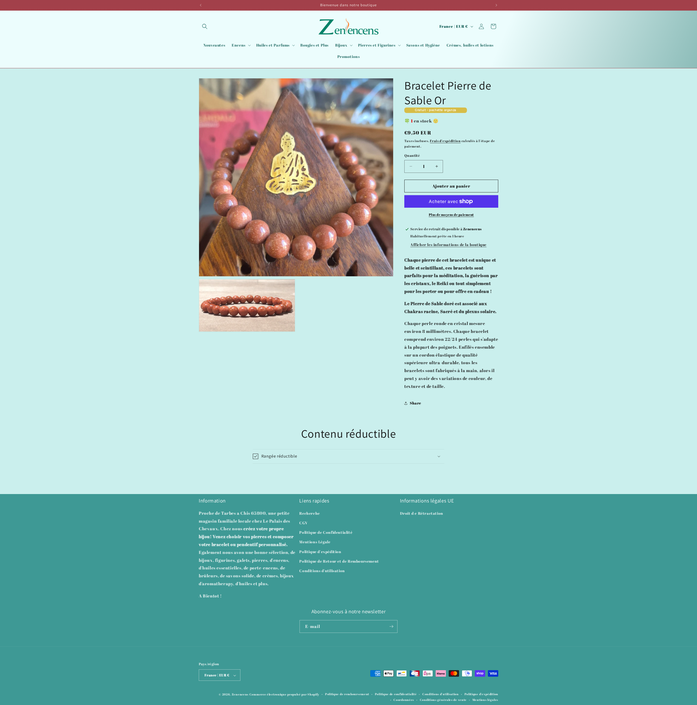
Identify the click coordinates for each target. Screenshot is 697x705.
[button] (205, 26)
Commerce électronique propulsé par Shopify (284, 694)
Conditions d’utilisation (440, 694)
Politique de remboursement (347, 694)
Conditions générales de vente (443, 700)
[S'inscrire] (391, 626)
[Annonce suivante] (496, 5)
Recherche (309, 513)
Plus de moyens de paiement (451, 214)
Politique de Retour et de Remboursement (339, 561)
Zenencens (240, 694)
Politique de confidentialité (396, 694)
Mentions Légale (314, 542)
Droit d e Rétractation (421, 513)
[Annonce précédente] (201, 5)
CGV (303, 523)
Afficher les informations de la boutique (448, 244)
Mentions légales (485, 700)
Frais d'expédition (445, 141)
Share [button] (415, 403)
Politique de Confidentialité (325, 532)
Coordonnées (403, 700)
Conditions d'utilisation (322, 570)
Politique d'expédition (320, 551)
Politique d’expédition (481, 694)
